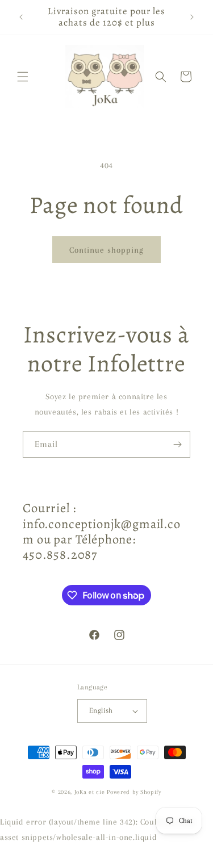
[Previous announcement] (21, 17)
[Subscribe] (177, 444)
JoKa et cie (90, 792)
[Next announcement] (191, 17)
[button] (22, 76)
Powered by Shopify (134, 792)
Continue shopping (106, 249)
